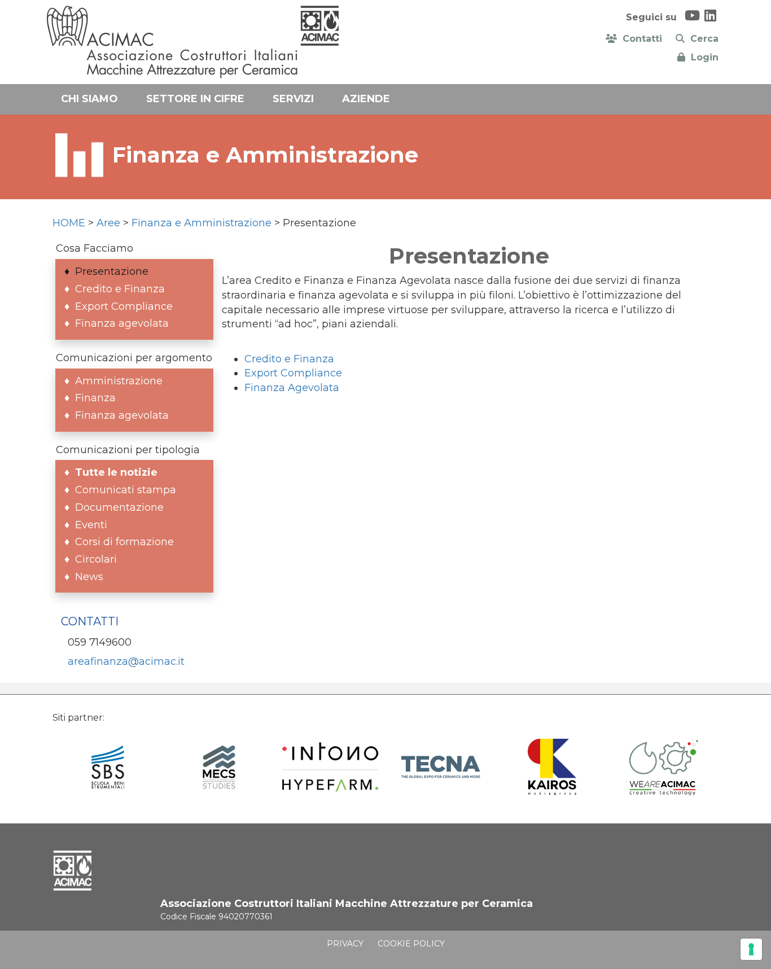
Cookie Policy (411, 944)
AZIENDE (366, 99)
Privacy (345, 944)
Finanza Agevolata (291, 388)
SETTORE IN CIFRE (195, 99)
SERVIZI (293, 99)
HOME (68, 223)
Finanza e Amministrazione (201, 223)
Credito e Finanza (289, 359)
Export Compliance (293, 373)
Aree (108, 223)
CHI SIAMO (89, 99)
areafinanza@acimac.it (126, 661)
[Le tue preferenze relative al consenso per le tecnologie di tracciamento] (751, 949)
